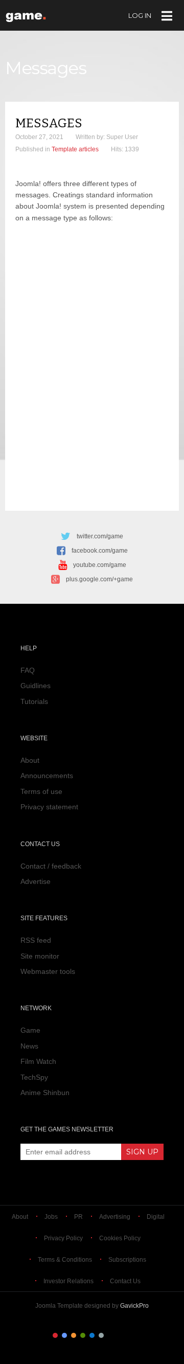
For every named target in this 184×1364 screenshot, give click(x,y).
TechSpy (34, 1077)
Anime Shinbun (45, 1092)
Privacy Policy (63, 1238)
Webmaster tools (47, 971)
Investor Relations (68, 1281)
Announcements (46, 775)
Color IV (82, 1335)
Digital (156, 1216)
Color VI (101, 1335)
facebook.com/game (100, 550)
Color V (92, 1335)
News (29, 1046)
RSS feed (35, 940)
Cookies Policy (120, 1238)
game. (27, 15)
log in (139, 15)
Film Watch (38, 1061)
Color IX (128, 1335)
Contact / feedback (50, 866)
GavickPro (134, 1305)
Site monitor (39, 956)
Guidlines (35, 685)
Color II (64, 1335)
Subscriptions (127, 1259)
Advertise (35, 881)
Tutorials (34, 701)
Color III (73, 1335)
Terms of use (41, 791)
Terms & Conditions (65, 1259)
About (29, 760)
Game (30, 1030)
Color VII (110, 1335)
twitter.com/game (100, 536)
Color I (55, 1335)
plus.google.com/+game (99, 579)
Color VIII (119, 1335)
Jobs (51, 1216)
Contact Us (125, 1281)
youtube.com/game (99, 565)
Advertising (114, 1216)
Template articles (75, 149)
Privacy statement (49, 807)
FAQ (27, 670)
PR (78, 1216)
